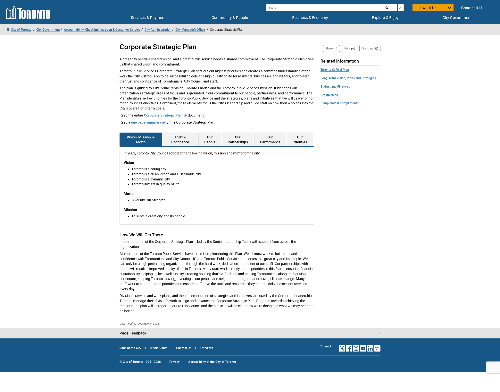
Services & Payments (149, 17)
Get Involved (329, 95)
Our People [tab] (209, 139)
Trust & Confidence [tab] (180, 139)
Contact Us (184, 348)
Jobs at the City (131, 348)
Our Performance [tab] (270, 139)
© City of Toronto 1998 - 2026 (140, 362)
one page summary (146, 122)
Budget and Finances (335, 86)
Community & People (230, 17)
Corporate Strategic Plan (163, 115)
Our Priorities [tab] (300, 139)
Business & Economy (310, 17)
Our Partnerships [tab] (238, 139)
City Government (457, 17)
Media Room (159, 348)
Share (333, 48)
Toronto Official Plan (335, 69)
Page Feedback (133, 333)
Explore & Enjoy (385, 17)
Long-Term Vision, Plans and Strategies (348, 78)
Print (347, 48)
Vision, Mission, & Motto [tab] (141, 139)
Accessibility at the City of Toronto (212, 362)
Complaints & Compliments (339, 103)
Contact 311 (471, 7)
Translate (367, 48)
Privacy (174, 362)
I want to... (429, 7)
